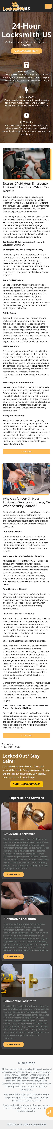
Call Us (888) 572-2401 (26, 784)
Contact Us (26, 451)
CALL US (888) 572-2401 (27, 51)
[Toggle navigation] (48, 6)
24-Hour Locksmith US (35, 1124)
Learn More (13, 874)
